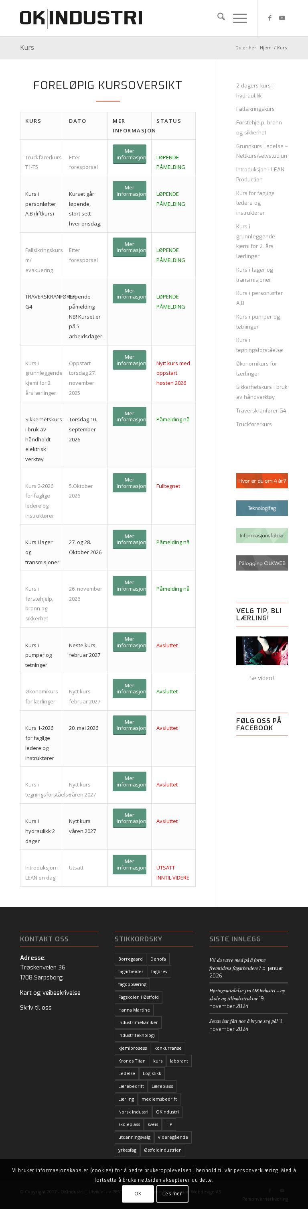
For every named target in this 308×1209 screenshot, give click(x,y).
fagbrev (159, 971)
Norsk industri (133, 1112)
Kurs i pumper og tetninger (258, 321)
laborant (179, 1061)
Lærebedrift (131, 1086)
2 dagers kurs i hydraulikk (255, 90)
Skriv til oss (36, 1008)
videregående (173, 1137)
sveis (153, 1124)
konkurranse (168, 1048)
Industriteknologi (136, 1035)
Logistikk (152, 1073)
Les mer (172, 1193)
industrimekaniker (138, 1022)
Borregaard (130, 959)
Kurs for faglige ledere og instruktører (255, 203)
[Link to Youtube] (282, 18)
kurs (157, 1061)
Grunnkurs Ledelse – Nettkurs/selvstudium (262, 151)
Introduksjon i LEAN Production (260, 174)
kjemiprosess (132, 1048)
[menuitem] (217, 18)
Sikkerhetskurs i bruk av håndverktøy (261, 392)
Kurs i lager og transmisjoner (254, 274)
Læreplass (162, 1086)
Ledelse (126, 1073)
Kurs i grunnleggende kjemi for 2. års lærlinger (255, 241)
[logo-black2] (81, 18)
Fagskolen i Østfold (138, 997)
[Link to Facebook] (270, 18)
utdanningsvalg (134, 1137)
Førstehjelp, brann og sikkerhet (259, 127)
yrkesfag (127, 1150)
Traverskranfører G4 (261, 410)
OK (138, 1193)
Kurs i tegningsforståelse (259, 345)
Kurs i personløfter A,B (259, 298)
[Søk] (217, 18)
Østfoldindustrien (163, 1150)
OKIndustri (167, 1112)
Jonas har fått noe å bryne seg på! (243, 1020)
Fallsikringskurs (255, 109)
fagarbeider (131, 971)
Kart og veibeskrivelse (50, 993)
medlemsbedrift (159, 1099)
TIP (169, 1124)
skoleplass (129, 1124)
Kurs (27, 47)
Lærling (126, 1099)
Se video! (261, 678)
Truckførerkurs (254, 424)
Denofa (158, 959)
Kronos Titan (132, 1061)
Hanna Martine (134, 1010)
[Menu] (236, 18)
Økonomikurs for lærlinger (256, 368)
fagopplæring (132, 984)
